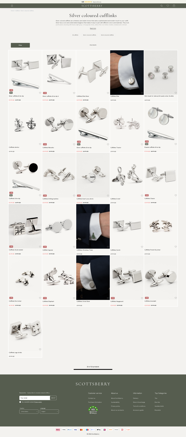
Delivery (135, 398)
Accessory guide (138, 410)
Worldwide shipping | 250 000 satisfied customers (93, 2)
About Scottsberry (117, 398)
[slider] (93, 1)
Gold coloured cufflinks (107, 35)
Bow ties (157, 402)
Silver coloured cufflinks (27, 11)
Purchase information (95, 402)
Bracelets (158, 410)
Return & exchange (139, 402)
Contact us (91, 398)
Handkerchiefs (159, 406)
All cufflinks (75, 35)
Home (12, 11)
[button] (95, 410)
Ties (156, 398)
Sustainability (115, 402)
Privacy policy (38, 402)
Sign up (53, 398)
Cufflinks (17, 11)
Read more (93, 28)
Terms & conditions (139, 406)
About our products (117, 410)
